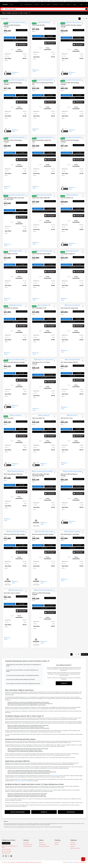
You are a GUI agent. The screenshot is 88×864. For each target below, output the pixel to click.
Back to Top (84, 654)
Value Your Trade (15, 40)
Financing (57, 840)
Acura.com (72, 846)
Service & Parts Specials (44, 846)
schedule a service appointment (20, 780)
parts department (56, 775)
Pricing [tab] (19, 49)
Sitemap (22, 862)
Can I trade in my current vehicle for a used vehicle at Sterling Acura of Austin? (22, 670)
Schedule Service (42, 844)
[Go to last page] (86, 18)
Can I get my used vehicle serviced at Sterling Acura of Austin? (21, 679)
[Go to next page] (84, 18)
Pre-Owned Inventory (27, 844)
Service (41, 840)
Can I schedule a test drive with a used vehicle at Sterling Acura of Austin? (23, 683)
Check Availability (21, 37)
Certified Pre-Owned (27, 846)
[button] (82, 306)
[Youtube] (11, 856)
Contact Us (64, 683)
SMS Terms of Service (74, 848)
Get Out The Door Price (51, 28)
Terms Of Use (18, 862)
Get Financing (70, 812)
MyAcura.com (73, 844)
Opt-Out (35, 862)
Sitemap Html (26, 862)
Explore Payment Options (10, 37)
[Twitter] (8, 856)
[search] (86, 4)
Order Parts (41, 842)
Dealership (73, 840)
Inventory (26, 840)
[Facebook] (3, 856)
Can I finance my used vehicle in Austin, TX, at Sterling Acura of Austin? (23, 675)
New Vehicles (26, 842)
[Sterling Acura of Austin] (8, 4)
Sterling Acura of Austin (6, 862)
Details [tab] (12, 49)
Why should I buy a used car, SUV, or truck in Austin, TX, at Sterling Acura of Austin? (23, 665)
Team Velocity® (69, 862)
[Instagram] (6, 856)
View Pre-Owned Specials (17, 812)
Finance (56, 844)
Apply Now (57, 842)
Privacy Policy (12, 862)
